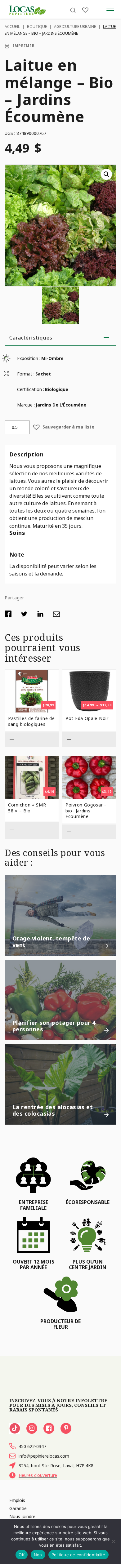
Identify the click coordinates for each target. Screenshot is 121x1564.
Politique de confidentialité (78, 1554)
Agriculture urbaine (75, 26)
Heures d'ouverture (38, 1475)
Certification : (30, 389)
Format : (25, 374)
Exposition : (28, 358)
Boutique (37, 26)
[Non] (113, 1541)
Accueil (12, 26)
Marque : (26, 405)
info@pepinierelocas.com (44, 1456)
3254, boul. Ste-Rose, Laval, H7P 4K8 (56, 1465)
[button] (106, 174)
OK (22, 1554)
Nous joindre (22, 1516)
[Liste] (85, 10)
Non (38, 1554)
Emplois (17, 1500)
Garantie (18, 1508)
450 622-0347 (32, 1446)
